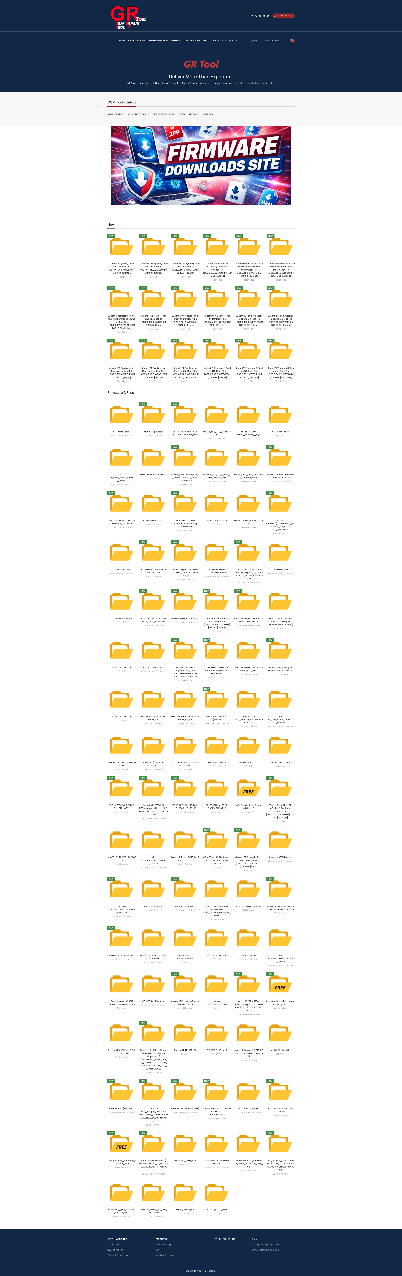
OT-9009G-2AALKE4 (280, 569)
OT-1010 (280, 766)
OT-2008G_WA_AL (217, 762)
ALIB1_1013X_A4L (280, 1050)
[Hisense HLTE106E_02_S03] (217, 984)
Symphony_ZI (248, 955)
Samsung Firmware (280, 481)
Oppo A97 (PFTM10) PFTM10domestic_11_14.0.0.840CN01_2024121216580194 (153, 810)
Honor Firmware (280, 533)
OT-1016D (122, 622)
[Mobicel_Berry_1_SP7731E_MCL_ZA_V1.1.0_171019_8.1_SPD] (248, 1033)
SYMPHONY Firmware (153, 962)
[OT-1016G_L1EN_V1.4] (185, 1143)
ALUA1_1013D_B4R (217, 1209)
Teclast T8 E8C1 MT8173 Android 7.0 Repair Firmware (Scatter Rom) (280, 621)
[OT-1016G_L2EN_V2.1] (121, 601)
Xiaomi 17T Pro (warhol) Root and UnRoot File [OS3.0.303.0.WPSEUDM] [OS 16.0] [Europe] (153, 373)
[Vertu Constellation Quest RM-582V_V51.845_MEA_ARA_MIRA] (217, 889)
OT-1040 (216, 524)
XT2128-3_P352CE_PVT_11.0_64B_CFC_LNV (122, 909)
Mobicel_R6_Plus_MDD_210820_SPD (153, 718)
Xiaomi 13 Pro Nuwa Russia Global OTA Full (185, 1003)
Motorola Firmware (153, 625)
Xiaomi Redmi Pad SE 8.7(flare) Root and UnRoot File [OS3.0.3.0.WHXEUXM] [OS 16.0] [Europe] (217, 269)
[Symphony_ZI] (248, 938)
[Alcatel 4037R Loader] (280, 840)
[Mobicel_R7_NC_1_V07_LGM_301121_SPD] (217, 457)
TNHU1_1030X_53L (249, 762)
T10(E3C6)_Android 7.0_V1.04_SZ (153, 764)
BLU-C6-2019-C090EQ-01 (153, 474)
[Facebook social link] (252, 16)
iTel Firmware (185, 438)
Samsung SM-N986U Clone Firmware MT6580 (122, 1003)
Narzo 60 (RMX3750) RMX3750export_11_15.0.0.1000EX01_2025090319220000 (249, 1006)
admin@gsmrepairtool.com (265, 1244)
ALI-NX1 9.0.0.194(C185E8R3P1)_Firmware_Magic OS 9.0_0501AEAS (280, 525)
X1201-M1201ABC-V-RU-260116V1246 (153, 571)
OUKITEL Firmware (122, 527)
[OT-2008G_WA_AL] (217, 745)
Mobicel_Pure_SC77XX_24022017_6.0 (185, 859)
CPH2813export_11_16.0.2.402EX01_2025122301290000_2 (185, 572)
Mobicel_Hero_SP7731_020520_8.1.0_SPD (248, 669)
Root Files (122, 276)
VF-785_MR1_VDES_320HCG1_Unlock (280, 719)
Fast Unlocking (163, 1244)
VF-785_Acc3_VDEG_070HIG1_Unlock (153, 860)
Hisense (217, 1008)
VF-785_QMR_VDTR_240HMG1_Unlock (280, 958)
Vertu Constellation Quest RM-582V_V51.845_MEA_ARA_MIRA (217, 911)
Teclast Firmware (280, 628)
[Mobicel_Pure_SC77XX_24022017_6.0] (185, 840)
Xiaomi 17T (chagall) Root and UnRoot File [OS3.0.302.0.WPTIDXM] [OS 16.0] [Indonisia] (281, 373)
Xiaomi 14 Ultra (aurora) (122, 955)
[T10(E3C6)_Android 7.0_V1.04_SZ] (153, 745)
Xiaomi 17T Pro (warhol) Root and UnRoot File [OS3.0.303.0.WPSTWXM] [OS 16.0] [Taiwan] (249, 320)
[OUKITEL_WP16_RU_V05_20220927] (153, 1192)
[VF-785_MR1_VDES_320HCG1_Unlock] (280, 699)
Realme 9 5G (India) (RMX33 (217, 718)
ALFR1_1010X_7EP (280, 762)
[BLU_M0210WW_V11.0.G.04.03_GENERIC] (121, 1033)
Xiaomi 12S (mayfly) (185, 906)
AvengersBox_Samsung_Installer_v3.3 (122, 1162)
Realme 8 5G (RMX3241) (121, 1108)
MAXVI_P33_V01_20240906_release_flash (248, 476)
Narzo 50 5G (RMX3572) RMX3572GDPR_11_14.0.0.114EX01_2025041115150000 (153, 1165)
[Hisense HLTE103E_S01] (185, 1033)
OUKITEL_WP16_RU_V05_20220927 (153, 1211)
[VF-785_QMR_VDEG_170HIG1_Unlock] (121, 457)
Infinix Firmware (153, 576)
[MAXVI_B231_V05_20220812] (121, 840)
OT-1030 (121, 671)
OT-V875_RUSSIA (121, 569)
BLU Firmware (153, 478)
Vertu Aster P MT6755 (153, 520)
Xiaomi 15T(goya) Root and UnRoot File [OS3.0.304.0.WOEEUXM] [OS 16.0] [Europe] (121, 268)
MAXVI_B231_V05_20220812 (122, 859)
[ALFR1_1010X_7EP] (280, 745)
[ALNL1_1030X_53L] (121, 650)
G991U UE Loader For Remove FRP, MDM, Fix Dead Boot (217, 670)
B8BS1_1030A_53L (185, 1209)
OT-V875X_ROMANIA (153, 1001)
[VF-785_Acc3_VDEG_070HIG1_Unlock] (153, 840)
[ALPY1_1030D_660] (153, 889)
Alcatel (216, 867)
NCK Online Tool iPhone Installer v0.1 (249, 807)
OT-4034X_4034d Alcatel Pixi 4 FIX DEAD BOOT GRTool (217, 860)
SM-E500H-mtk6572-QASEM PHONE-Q (217, 807)
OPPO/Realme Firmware (185, 579)
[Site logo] (127, 15)
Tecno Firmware (122, 812)
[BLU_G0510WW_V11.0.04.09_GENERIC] (185, 745)
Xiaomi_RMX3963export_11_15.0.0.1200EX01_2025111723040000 (185, 477)
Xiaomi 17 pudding (153, 431)
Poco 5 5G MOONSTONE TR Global (280, 1110)
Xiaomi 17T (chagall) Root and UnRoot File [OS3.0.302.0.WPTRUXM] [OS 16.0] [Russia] (249, 373)
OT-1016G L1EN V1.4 (217, 1050)
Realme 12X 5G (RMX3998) (185, 1108)
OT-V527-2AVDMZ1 (153, 667)
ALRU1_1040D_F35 (217, 520)
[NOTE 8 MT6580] (280, 414)
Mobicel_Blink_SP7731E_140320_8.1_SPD (185, 718)
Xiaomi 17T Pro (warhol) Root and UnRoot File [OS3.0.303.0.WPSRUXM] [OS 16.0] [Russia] (281, 320)
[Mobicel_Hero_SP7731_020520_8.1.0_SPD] (248, 650)
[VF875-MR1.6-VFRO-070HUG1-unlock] (217, 552)
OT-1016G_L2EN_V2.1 (121, 618)
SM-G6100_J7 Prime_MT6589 (185, 957)
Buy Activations (115, 1249)
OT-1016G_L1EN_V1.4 (185, 1160)
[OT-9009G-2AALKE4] (280, 552)
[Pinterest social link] (260, 16)
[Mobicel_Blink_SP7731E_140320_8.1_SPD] (185, 699)
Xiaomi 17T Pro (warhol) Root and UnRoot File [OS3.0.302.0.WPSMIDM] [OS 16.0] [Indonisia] (185, 373)
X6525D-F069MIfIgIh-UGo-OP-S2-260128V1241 (280, 669)
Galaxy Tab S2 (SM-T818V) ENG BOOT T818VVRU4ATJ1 (217, 1111)
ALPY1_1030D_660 (153, 906)
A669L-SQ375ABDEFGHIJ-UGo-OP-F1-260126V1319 (280, 908)
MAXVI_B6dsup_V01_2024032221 (248, 522)
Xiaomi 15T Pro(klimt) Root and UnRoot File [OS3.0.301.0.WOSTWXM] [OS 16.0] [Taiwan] (185, 268)
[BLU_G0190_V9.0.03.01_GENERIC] (121, 745)
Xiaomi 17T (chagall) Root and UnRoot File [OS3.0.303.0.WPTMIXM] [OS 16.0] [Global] (217, 373)
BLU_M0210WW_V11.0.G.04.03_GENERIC (122, 1052)
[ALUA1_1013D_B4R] (217, 1192)
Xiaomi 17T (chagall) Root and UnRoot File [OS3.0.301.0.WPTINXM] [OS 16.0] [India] (248, 862)
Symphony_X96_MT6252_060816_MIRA (121, 1211)
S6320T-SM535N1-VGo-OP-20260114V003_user (185, 433)
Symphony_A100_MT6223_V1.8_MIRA (153, 957)
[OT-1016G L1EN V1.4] (217, 1033)
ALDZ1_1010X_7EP (217, 955)
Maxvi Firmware (217, 438)
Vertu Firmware (153, 524)
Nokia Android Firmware (216, 1167)
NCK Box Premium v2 (185, 530)
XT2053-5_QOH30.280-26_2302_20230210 (185, 807)
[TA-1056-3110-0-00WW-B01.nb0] (217, 1143)
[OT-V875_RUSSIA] (121, 552)
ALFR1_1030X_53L (121, 716)
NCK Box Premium (164, 1255)
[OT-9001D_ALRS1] (248, 1091)
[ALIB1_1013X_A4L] (280, 1033)
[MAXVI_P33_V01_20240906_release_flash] (248, 457)
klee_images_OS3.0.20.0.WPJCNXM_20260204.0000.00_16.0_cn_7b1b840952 (280, 1165)
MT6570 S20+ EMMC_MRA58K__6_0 (249, 433)
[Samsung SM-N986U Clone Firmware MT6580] (121, 984)
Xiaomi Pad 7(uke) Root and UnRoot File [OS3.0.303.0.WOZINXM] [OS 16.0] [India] (154, 320)
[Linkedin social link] (264, 16)
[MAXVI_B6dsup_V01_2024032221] (248, 503)
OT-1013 (280, 1054)
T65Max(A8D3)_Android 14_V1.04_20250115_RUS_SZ (249, 1163)
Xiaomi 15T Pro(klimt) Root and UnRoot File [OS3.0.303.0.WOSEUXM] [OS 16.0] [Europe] (153, 268)
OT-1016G (217, 1054)
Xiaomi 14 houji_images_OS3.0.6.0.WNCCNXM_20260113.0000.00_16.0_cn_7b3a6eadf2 (153, 1114)
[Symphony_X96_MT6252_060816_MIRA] (121, 1192)
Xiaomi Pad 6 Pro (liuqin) (185, 618)
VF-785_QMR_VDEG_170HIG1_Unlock (122, 477)
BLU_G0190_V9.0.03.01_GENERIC (122, 764)
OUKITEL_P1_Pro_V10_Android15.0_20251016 (122, 522)
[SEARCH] (292, 41)
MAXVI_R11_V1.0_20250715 (217, 433)
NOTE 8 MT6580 (280, 431)
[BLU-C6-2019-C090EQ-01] (153, 457)
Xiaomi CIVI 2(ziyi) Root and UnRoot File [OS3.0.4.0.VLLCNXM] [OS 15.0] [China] (217, 320)
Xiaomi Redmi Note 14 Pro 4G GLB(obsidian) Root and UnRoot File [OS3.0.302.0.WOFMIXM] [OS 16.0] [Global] (249, 269)
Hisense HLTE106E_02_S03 (217, 1003)
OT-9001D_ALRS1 (248, 1108)
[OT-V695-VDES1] (121, 414)
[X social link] (256, 16)
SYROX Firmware (249, 726)
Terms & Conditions (117, 1255)
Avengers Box (280, 1008)
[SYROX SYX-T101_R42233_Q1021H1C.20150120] (248, 699)
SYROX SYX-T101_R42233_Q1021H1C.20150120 (248, 719)
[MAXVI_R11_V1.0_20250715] (217, 414)
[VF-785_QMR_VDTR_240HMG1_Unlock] (280, 938)
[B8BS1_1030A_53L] (185, 1192)
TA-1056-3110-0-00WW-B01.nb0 (217, 1162)
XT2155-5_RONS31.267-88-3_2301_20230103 (153, 620)
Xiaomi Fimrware (153, 435)
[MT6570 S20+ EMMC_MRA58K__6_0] (248, 414)
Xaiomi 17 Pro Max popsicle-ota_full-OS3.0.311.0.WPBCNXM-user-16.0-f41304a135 (185, 672)
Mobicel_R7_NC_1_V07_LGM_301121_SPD (217, 476)
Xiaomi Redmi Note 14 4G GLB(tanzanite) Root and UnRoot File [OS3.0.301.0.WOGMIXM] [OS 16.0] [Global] (121, 321)
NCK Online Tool (249, 812)
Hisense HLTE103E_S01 (185, 1050)
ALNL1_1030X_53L (121, 667)
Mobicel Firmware (216, 481)
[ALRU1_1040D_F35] (217, 503)
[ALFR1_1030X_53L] (121, 699)
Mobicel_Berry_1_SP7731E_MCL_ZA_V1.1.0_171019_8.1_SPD (248, 1053)
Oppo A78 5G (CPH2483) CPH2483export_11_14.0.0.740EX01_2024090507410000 (248, 574)
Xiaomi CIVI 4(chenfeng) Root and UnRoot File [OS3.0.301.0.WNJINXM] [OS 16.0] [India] (185, 320)
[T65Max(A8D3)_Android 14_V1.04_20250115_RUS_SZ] (248, 1143)
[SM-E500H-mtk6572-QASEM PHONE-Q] (217, 788)
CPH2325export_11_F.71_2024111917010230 (248, 620)
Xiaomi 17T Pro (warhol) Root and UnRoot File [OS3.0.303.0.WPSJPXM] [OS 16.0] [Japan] (122, 373)
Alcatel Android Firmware (121, 435)
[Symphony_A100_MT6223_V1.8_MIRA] (153, 938)
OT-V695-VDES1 (121, 431)
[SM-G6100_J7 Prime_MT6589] (185, 938)
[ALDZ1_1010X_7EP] (217, 938)
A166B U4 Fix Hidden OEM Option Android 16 (280, 476)
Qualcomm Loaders (185, 622)
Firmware (248, 438)
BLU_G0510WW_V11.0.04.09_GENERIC (185, 764)
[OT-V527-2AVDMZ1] (153, 650)
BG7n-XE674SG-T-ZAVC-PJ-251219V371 (122, 807)
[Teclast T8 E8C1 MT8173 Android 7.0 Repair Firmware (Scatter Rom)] (280, 601)
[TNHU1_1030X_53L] (248, 745)
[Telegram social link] (268, 16)
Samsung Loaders (217, 677)
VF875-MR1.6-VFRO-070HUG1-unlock (216, 571)
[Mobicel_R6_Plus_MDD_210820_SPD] (153, 699)
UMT (157, 1249)
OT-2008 (216, 766)
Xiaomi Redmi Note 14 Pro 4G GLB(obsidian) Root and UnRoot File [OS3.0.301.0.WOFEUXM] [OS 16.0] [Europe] (281, 269)
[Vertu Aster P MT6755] (153, 503)
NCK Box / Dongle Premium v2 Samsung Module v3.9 (185, 523)
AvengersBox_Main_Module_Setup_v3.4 (280, 1003)
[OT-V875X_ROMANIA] (153, 984)
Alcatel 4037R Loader (280, 857)
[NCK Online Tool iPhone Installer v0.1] (248, 788)
